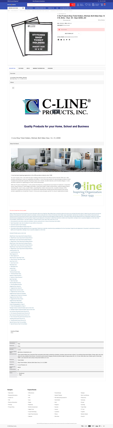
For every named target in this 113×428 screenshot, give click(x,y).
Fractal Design (58, 392)
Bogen (29, 402)
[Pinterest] (69, 39)
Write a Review (101, 20)
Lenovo (56, 409)
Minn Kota (57, 416)
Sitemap (10, 404)
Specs (28, 68)
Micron (56, 414)
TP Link (82, 409)
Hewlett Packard (58, 395)
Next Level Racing (85, 395)
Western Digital (84, 414)
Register (82, 5)
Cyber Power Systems (33, 414)
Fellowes (30, 416)
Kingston (57, 404)
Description (12, 68)
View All (82, 416)
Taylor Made (83, 407)
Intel (56, 402)
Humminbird (57, 399)
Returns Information (65, 8)
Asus (29, 399)
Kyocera (56, 407)
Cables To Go (31, 409)
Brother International (32, 407)
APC (29, 397)
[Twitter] (67, 39)
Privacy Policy (11, 407)
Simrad (82, 402)
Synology (83, 404)
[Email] (61, 39)
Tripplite (83, 411)
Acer (29, 395)
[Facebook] (58, 39)
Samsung (83, 399)
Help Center (29, 8)
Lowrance (57, 411)
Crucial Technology (32, 411)
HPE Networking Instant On (61, 397)
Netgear (83, 392)
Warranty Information (38, 68)
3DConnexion (31, 392)
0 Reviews (50, 68)
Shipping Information (40, 8)
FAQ (57, 8)
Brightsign (30, 404)
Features (21, 68)
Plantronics (83, 397)
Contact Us (51, 8)
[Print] (64, 39)
